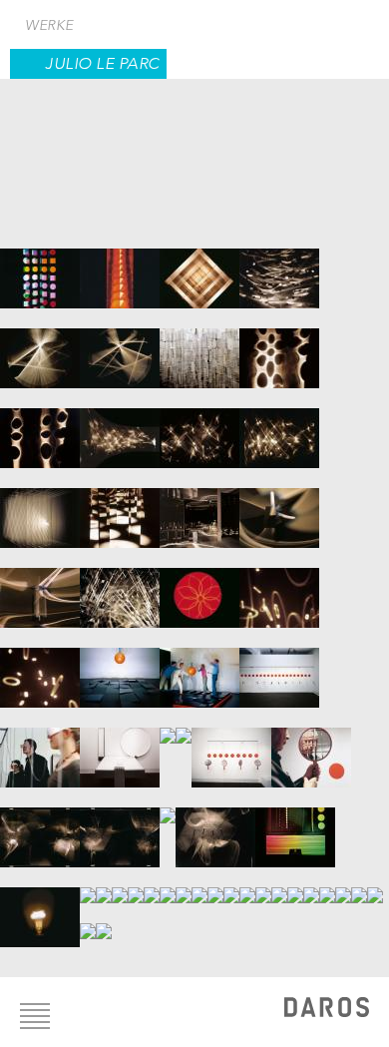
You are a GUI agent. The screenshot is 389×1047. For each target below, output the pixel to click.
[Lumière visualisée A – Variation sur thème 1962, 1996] (375, 885)
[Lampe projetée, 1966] (40, 907)
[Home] (326, 1009)
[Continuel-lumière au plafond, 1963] (120, 588)
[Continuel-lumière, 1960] (120, 268)
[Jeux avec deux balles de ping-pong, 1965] (120, 747)
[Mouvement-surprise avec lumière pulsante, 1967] (184, 885)
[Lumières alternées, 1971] (263, 885)
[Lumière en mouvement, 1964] (199, 588)
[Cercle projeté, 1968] (215, 885)
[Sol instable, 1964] (120, 668)
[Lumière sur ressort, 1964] (279, 588)
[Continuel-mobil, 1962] (199, 348)
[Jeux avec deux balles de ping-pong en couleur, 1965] (168, 726)
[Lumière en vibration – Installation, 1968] (231, 885)
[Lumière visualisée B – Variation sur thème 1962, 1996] (88, 921)
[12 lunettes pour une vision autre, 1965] (279, 668)
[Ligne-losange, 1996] (359, 885)
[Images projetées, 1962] (279, 348)
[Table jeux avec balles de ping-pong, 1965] (184, 726)
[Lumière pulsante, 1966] (88, 885)
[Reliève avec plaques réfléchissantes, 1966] (104, 885)
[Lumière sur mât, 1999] (104, 921)
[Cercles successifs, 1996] (343, 885)
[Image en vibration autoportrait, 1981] (295, 885)
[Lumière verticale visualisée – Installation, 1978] (279, 885)
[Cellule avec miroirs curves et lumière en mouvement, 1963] (199, 508)
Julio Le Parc (102, 63)
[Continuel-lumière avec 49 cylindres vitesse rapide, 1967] (152, 885)
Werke (49, 25)
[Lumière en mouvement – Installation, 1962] (120, 428)
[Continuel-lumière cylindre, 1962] (40, 348)
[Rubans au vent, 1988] (311, 885)
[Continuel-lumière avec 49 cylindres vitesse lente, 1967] (136, 885)
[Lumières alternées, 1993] (327, 885)
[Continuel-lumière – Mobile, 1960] (279, 268)
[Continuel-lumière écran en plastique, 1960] (199, 268)
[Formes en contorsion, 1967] (168, 885)
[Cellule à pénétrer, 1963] (120, 508)
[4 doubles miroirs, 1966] (231, 747)
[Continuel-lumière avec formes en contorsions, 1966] (40, 827)
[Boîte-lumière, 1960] (40, 268)
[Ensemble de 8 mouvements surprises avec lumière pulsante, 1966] (295, 827)
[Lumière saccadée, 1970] (247, 885)
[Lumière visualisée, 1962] (40, 508)
